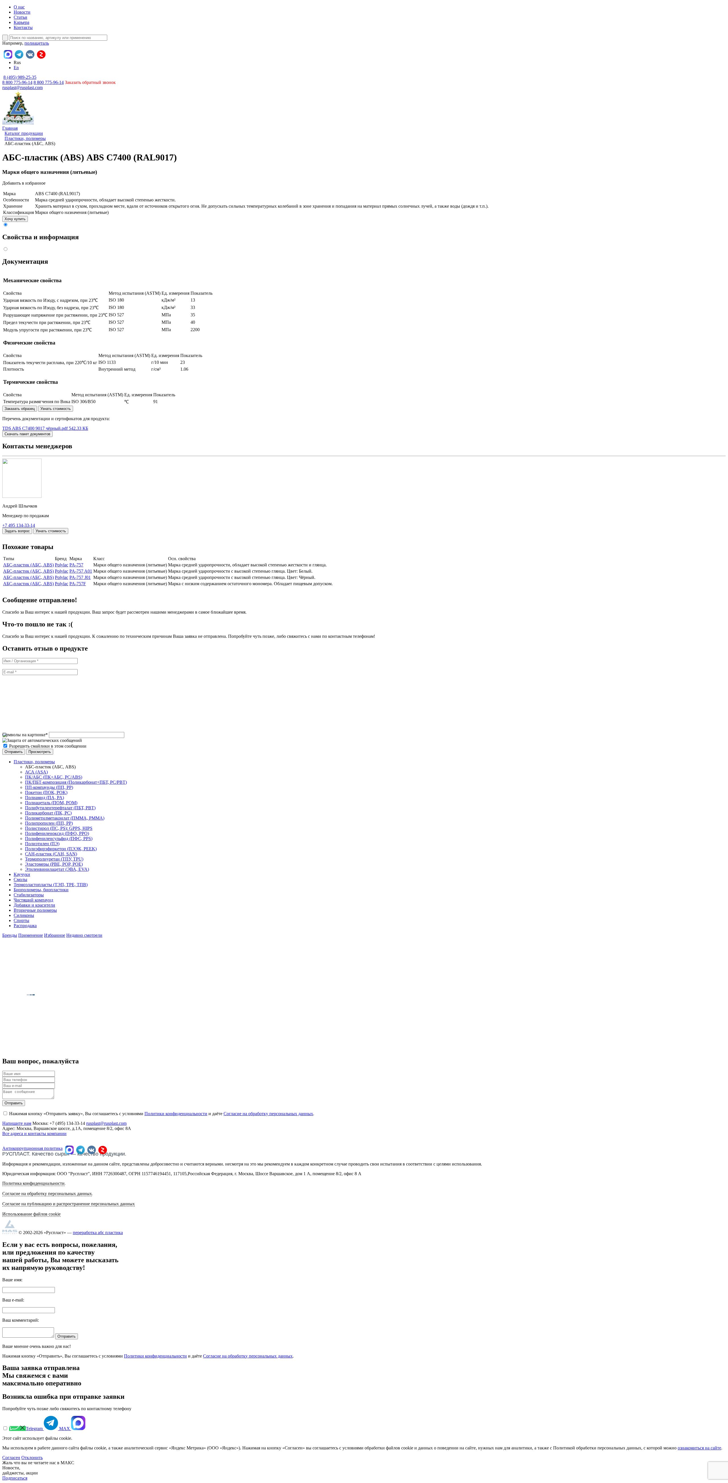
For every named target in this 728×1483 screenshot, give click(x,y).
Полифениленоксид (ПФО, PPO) (57, 833)
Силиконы (24, 915)
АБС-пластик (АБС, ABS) (28, 564)
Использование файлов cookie (31, 1214)
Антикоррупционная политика (32, 1148)
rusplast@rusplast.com (22, 87)
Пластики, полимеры (34, 761)
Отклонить (32, 1457)
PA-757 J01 (80, 577)
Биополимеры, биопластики (41, 889)
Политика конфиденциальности (33, 1183)
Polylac (61, 564)
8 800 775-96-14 (49, 82)
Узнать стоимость (55, 409)
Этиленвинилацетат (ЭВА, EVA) (57, 869)
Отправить (14, 1103)
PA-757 (76, 564)
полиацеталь (36, 43)
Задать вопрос (17, 531)
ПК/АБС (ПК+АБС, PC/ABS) (53, 777)
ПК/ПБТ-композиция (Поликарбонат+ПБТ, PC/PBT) (76, 782)
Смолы (20, 879)
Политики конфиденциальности (175, 1113)
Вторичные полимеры (35, 910)
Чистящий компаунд (33, 900)
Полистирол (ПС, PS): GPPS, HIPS (58, 828)
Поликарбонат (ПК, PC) (48, 812)
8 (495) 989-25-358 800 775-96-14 (19, 80)
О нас (19, 7)
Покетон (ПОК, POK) (46, 792)
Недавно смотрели (84, 935)
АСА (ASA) (36, 772)
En (16, 67)
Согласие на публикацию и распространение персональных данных (68, 1203)
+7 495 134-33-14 (18, 525)
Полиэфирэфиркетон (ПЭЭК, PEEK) (61, 848)
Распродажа (25, 925)
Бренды (9, 935)
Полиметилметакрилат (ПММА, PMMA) (64, 818)
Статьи (20, 17)
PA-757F (77, 583)
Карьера (21, 22)
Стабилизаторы (29, 894)
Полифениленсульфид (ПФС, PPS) (58, 838)
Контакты (23, 27)
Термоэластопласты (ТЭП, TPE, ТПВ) (51, 884)
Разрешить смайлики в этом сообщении (47, 746)
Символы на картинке (25, 734)
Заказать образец (20, 409)
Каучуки (22, 874)
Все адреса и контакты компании (34, 1133)
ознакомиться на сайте (699, 1447)
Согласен (11, 1457)
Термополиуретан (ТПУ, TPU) (54, 859)
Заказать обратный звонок (90, 82)
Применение (30, 935)
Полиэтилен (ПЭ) (42, 843)
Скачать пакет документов (27, 434)
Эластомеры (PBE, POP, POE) (54, 864)
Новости (22, 12)
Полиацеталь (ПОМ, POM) (51, 802)
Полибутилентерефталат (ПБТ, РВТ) (60, 807)
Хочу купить (15, 219)
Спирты (21, 920)
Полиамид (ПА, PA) (44, 797)
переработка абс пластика (98, 1232)
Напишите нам (16, 1123)
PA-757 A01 (80, 571)
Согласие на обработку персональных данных (268, 1113)
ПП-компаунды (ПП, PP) (49, 787)
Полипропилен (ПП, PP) (49, 823)
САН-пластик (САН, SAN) (51, 853)
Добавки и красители (34, 905)
